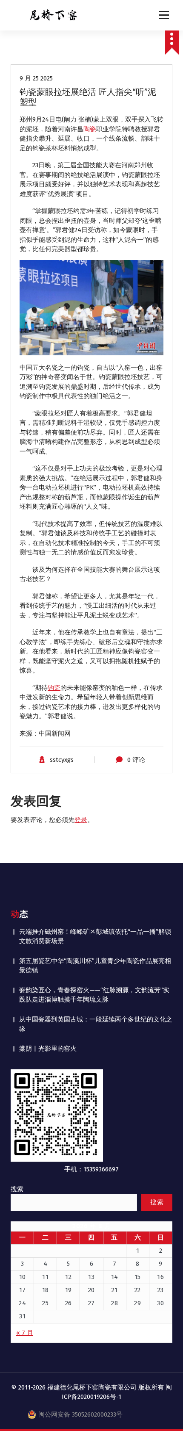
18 (45, 1290)
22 (137, 1290)
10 (22, 1277)
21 (115, 1290)
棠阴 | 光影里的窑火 (48, 1048)
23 (160, 1290)
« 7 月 (24, 1333)
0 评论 (136, 760)
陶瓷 (89, 129)
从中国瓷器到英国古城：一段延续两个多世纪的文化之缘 (95, 1024)
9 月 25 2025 (36, 78)
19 (68, 1290)
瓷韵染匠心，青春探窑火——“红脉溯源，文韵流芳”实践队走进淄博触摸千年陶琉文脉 (94, 995)
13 (91, 1277)
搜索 (17, 1189)
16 (160, 1277)
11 (45, 1277)
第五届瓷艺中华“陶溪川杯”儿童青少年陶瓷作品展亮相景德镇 (95, 965)
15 (137, 1277)
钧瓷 (54, 688)
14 (114, 1277)
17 (22, 1290)
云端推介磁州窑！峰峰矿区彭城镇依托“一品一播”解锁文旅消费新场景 (95, 936)
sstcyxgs (62, 760)
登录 (80, 820)
